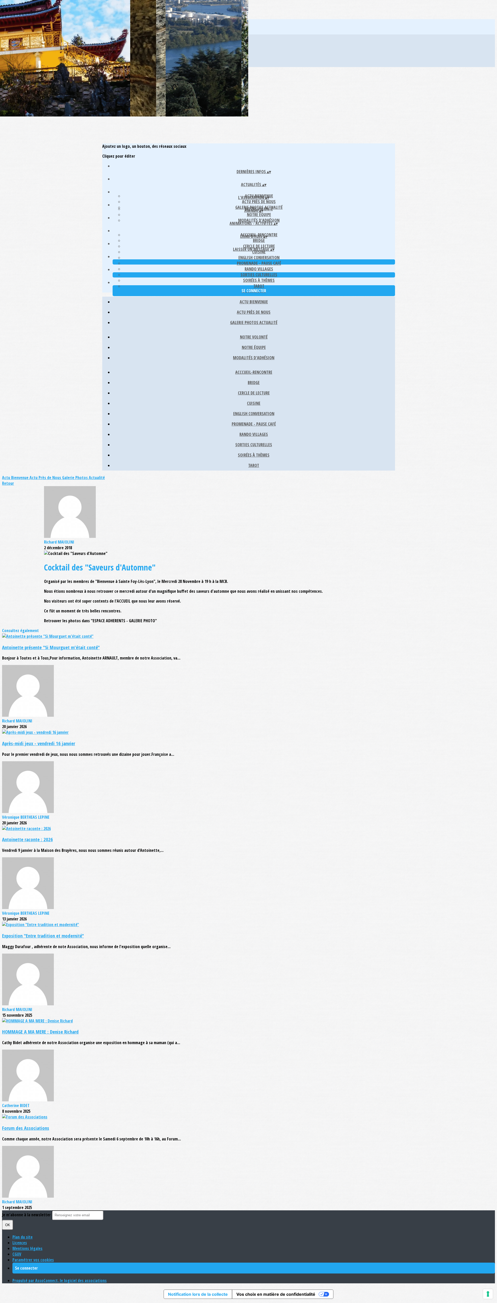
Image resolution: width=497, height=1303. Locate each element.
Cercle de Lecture (259, 246)
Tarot (258, 286)
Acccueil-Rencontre (253, 372)
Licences (19, 1243)
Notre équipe (259, 214)
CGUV (16, 1254)
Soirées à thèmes (259, 280)
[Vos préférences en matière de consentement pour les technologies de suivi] (488, 1294)
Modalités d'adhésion (259, 220)
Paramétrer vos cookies (33, 1260)
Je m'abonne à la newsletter (27, 1215)
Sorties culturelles (258, 274)
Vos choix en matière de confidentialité (275, 1294)
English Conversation (259, 257)
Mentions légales (27, 1248)
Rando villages (259, 269)
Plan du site (22, 1237)
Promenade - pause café (259, 263)
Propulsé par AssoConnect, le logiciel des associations (59, 1280)
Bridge (259, 240)
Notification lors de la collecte (198, 1294)
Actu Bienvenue (254, 302)
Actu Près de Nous (259, 201)
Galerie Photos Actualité (253, 322)
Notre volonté (254, 337)
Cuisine (253, 403)
